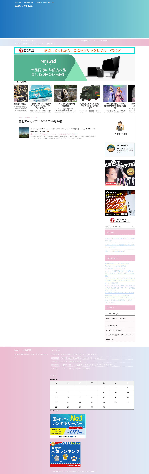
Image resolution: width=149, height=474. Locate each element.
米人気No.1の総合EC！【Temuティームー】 (29, 44)
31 (104, 407)
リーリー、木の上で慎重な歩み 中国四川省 (50, 105)
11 (116, 392)
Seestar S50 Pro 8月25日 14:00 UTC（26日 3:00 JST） (119, 240)
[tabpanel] (25, 100)
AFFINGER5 (94, 471)
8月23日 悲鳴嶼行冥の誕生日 (115, 251)
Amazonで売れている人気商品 (25, 41)
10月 (31, 117)
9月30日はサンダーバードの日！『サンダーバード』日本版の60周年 (74, 106)
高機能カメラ (50, 44)
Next (133, 100)
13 (56, 397)
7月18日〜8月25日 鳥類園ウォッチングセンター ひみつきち (120, 246)
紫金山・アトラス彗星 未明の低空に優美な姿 (120, 285)
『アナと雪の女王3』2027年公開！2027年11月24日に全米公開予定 (99, 106)
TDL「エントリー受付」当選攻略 (115, 266)
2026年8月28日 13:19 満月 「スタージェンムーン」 (125, 105)
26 (128, 402)
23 (92, 402)
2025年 (26, 117)
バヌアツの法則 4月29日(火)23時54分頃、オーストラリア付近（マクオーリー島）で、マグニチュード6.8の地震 (120, 280)
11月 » (57, 410)
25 (116, 402)
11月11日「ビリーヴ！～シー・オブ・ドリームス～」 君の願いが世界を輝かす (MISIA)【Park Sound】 (119, 300)
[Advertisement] (74, 23)
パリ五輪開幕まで (64, 41)
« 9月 (52, 410)
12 (128, 392)
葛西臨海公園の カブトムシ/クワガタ (117, 264)
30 (92, 407)
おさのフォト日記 (24, 5)
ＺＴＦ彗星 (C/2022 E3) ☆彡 (115, 268)
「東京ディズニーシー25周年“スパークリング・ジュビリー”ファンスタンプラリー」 (25, 106)
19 (128, 397)
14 (68, 397)
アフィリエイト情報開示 (101, 41)
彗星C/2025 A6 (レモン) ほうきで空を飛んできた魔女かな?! (60, 134)
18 (116, 397)
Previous (15, 100)
